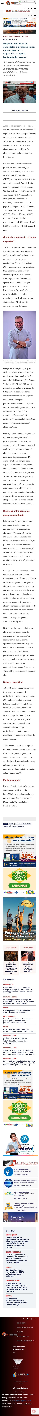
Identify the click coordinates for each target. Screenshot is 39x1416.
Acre (11, 943)
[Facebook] (25, 16)
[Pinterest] (22, 116)
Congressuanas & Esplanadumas (25, 951)
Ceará (17, 945)
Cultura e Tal (17, 957)
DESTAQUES (10, 962)
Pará (20, 990)
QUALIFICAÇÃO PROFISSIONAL (26, 995)
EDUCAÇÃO (23, 966)
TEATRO (22, 1007)
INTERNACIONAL (13, 1280)
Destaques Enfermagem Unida (26, 962)
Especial (13, 970)
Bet (16, 823)
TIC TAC (11, 1009)
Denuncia (18, 958)
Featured (21, 974)
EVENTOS (23, 972)
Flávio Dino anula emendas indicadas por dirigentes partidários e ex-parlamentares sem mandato (18, 1021)
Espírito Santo (23, 970)
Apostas (11, 823)
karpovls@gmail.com (22, 1400)
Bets (20, 823)
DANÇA (26, 957)
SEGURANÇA (18, 1005)
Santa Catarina (12, 1001)
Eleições (14, 826)
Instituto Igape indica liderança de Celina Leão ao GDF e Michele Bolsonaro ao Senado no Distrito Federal (17, 1259)
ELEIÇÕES (25, 36)
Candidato (7, 826)
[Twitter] (23, 1319)
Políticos (21, 826)
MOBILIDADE (25, 986)
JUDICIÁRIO (21, 980)
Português (24, 1)
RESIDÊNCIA (20, 997)
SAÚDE (12, 1003)
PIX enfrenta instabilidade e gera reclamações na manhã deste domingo (19, 1030)
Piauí (25, 992)
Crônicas (24, 955)
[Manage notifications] (34, 1411)
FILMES (27, 976)
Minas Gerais (15, 986)
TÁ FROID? (14, 1007)
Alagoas (17, 943)
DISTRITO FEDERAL (13, 1252)
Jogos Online (11, 980)
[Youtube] (35, 16)
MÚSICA (14, 988)
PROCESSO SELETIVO (16, 994)
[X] (31, 16)
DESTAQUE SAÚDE (9, 1035)
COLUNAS (18, 947)
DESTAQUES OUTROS (14, 964)
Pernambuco (18, 992)
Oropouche (12, 990)
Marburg (22, 982)
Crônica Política (14, 955)
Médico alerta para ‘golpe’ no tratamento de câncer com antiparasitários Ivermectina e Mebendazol (15, 1041)
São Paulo (23, 1001)
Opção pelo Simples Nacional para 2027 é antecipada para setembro (15, 1273)
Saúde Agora (21, 1003)
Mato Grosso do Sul (16, 984)
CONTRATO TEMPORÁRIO (19, 953)
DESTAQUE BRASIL (14, 36)
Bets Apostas (27, 823)
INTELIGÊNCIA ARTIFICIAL (14, 978)
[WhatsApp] (27, 116)
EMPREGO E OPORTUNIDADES (17, 968)
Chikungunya (26, 945)
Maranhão (14, 982)
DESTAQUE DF (17, 960)
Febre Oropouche (16, 976)
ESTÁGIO (14, 972)
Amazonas (26, 943)
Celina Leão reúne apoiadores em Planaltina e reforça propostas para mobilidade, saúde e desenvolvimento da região (17, 1242)
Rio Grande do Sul (22, 999)
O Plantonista (24, 988)
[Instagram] (28, 16)
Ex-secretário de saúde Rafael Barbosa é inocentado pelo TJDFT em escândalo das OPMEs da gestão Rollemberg (19, 1063)
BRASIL (5, 36)
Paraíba (26, 990)
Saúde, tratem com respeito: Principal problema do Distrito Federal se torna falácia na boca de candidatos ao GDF (18, 1052)
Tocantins (20, 1009)
